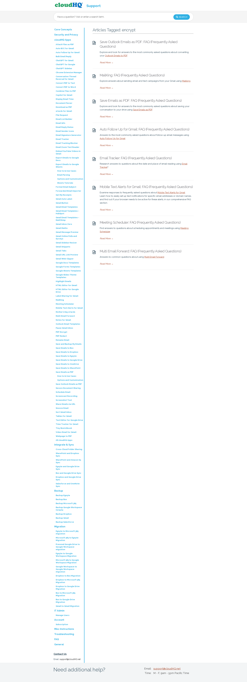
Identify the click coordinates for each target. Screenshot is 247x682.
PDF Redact (61, 336)
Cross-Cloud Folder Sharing (69, 449)
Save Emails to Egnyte (66, 356)
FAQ (56, 639)
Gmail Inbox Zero (64, 224)
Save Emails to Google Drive (69, 360)
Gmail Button (62, 203)
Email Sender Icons (65, 131)
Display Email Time (65, 99)
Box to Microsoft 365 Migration (65, 594)
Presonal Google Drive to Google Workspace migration (68, 547)
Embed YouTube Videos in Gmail (68, 152)
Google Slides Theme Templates (66, 276)
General (59, 644)
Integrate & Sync (64, 444)
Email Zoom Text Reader (67, 147)
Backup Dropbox (64, 514)
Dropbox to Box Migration (68, 576)
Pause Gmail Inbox (64, 328)
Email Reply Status (64, 127)
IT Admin (59, 610)
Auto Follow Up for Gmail (112, 138)
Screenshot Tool (64, 400)
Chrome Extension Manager (69, 72)
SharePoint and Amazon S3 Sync (68, 461)
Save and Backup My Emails (68, 344)
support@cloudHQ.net (70, 659)
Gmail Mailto (62, 228)
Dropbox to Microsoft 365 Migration (68, 581)
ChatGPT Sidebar (64, 68)
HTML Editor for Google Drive (67, 290)
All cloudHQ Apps (64, 440)
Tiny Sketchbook (64, 428)
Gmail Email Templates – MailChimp (67, 218)
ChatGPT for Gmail (64, 60)
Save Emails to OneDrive (67, 364)
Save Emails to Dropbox (67, 352)
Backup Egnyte (63, 495)
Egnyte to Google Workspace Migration (66, 554)
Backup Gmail (62, 518)
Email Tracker (62, 139)
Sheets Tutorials (65, 183)
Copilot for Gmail (64, 95)
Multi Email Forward (154, 257)
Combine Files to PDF (66, 91)
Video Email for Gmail (66, 432)
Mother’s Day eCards (65, 312)
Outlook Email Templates (68, 324)
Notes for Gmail (63, 320)
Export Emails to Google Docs (67, 159)
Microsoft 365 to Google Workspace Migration (67, 561)
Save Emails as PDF (142, 109)
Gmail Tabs (61, 251)
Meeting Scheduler (65, 304)
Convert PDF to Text (65, 83)
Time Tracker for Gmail (67, 424)
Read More (106, 62)
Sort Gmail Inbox (63, 412)
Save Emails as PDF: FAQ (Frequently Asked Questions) (141, 100)
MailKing (60, 300)
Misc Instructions (64, 629)
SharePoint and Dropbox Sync (67, 454)
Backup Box (61, 499)
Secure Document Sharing (68, 388)
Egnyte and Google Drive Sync (67, 467)
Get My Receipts (63, 195)
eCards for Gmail (64, 111)
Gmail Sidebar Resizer (66, 243)
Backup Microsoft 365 (66, 503)
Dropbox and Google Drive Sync (68, 478)
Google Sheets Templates (68, 271)
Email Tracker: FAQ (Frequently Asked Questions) (136, 158)
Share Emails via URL (65, 404)
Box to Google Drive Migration (65, 600)
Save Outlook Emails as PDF (69, 384)
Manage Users (62, 615)
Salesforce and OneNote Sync (68, 485)
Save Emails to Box (64, 348)
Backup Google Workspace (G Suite (69, 508)
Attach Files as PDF (65, 44)
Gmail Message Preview (67, 232)
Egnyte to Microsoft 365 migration (67, 532)
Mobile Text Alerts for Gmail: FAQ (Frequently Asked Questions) (146, 187)
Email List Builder (64, 119)
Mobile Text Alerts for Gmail (171, 192)
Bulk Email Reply (63, 56)
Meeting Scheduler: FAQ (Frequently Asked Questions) (140, 222)
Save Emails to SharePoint (68, 368)
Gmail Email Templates (67, 207)
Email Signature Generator (68, 135)
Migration (59, 526)
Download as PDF (64, 107)
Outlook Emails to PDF (116, 55)
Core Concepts (63, 29)
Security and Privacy (66, 34)
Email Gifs (60, 123)
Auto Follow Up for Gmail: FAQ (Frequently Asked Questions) (144, 129)
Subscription (62, 624)
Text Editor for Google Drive (69, 420)
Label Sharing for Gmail (67, 296)
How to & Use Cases (66, 171)
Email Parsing (63, 175)
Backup (58, 490)
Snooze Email (62, 408)
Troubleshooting (64, 634)
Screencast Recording (66, 396)
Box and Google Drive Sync (68, 473)
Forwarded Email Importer (68, 191)
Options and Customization (70, 179)
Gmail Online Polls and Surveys (66, 237)
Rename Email (62, 340)
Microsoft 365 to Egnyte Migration (67, 539)
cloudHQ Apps (62, 39)
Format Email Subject (66, 187)
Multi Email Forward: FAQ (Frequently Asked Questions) (140, 251)
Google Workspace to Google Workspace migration (66, 569)
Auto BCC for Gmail (65, 48)
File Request (62, 115)
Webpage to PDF (64, 436)
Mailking (186, 81)
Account (59, 619)
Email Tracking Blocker (67, 143)
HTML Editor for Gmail (66, 285)
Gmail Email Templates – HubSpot (67, 212)
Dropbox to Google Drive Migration (68, 587)
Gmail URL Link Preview (67, 255)
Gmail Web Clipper (65, 259)
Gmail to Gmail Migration (67, 606)
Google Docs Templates (67, 263)
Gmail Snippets (63, 247)
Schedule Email (63, 392)
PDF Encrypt (61, 332)
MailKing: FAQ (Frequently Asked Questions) (132, 75)
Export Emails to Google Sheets (67, 165)
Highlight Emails (63, 281)
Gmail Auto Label (64, 199)
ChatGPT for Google (65, 64)
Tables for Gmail (64, 416)
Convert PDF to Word (66, 87)
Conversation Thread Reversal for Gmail (66, 77)
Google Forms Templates (68, 267)
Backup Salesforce (65, 522)
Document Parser (64, 103)
